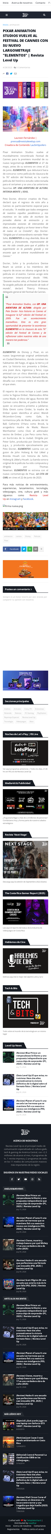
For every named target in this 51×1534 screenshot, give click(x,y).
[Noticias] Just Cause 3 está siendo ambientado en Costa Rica (30, 1440)
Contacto (40, 2)
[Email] (15, 73)
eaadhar (33, 1523)
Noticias (18, 713)
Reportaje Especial (11, 717)
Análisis (7, 709)
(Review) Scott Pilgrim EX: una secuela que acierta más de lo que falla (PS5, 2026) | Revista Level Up (31, 1284)
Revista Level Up (28, 717)
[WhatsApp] (29, 549)
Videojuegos (21, 721)
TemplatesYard (34, 1520)
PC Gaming (29, 713)
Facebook (28, 499)
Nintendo (7, 713)
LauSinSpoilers (38, 145)
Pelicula (37, 536)
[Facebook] (7, 73)
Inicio (5, 2)
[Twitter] (11, 73)
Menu (6, 14)
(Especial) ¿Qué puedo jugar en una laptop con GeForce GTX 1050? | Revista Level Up (31, 1423)
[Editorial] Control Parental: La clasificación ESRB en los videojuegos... (31, 1457)
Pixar (6, 540)
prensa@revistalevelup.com (25, 141)
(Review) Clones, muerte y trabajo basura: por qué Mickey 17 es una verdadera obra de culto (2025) (32, 1244)
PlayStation (41, 713)
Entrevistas (39, 709)
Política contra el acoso (33, 1529)
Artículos (17, 709)
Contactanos (40, 1525)
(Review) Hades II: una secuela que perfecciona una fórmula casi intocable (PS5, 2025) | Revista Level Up (31, 1264)
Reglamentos (13, 1529)
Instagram (15, 499)
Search (44, 14)
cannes (19, 536)
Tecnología (8, 721)
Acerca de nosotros (22, 2)
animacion (15, 24)
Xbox (31, 721)
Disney (28, 536)
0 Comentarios (23, 67)
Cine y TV (28, 709)
